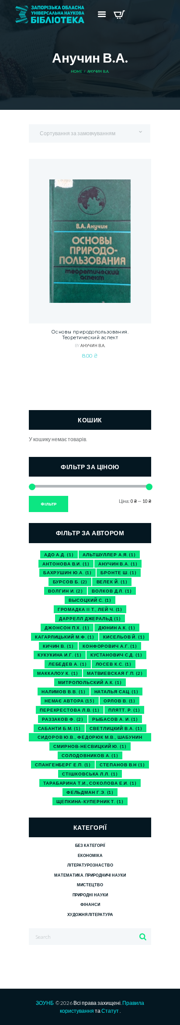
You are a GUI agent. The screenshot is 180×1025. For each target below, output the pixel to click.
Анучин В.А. (92, 346)
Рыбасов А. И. (115, 719)
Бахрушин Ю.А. (67, 572)
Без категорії (90, 845)
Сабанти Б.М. (59, 728)
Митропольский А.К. (90, 682)
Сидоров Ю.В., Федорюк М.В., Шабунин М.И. (90, 737)
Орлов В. (119, 700)
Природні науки (90, 894)
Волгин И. (65, 590)
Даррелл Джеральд (90, 618)
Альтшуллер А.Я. (109, 554)
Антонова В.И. (65, 563)
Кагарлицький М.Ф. (64, 636)
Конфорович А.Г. (110, 646)
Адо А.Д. (59, 554)
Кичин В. (58, 646)
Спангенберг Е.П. (63, 764)
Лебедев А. (67, 664)
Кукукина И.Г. (59, 654)
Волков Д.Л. (112, 590)
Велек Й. (112, 581)
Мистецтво (90, 884)
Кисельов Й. (124, 636)
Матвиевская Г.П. (115, 673)
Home (77, 72)
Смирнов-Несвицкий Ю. (90, 746)
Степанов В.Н (122, 764)
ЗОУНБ (45, 1003)
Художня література (90, 914)
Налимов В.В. (64, 691)
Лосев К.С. (114, 664)
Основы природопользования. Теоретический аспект (90, 335)
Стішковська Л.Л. (90, 773)
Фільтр (49, 504)
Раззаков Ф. (62, 719)
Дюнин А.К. (116, 627)
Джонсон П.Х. (67, 627)
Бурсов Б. (70, 581)
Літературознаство (90, 865)
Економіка (90, 855)
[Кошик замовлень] (119, 14)
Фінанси (90, 904)
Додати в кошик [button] (90, 277)
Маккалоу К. (57, 673)
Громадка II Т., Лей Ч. (90, 609)
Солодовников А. (90, 755)
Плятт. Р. (124, 710)
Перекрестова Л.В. (70, 710)
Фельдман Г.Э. (90, 792)
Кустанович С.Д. (116, 654)
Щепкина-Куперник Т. (90, 801)
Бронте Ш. (118, 572)
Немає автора (70, 700)
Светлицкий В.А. (116, 728)
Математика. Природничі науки (90, 875)
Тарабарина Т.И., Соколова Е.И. (90, 783)
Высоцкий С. (90, 600)
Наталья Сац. (116, 691)
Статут (110, 1010)
